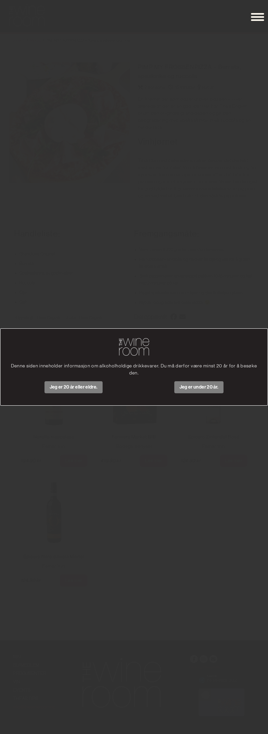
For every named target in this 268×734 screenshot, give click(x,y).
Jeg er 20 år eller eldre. (74, 387)
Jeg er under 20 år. (199, 387)
